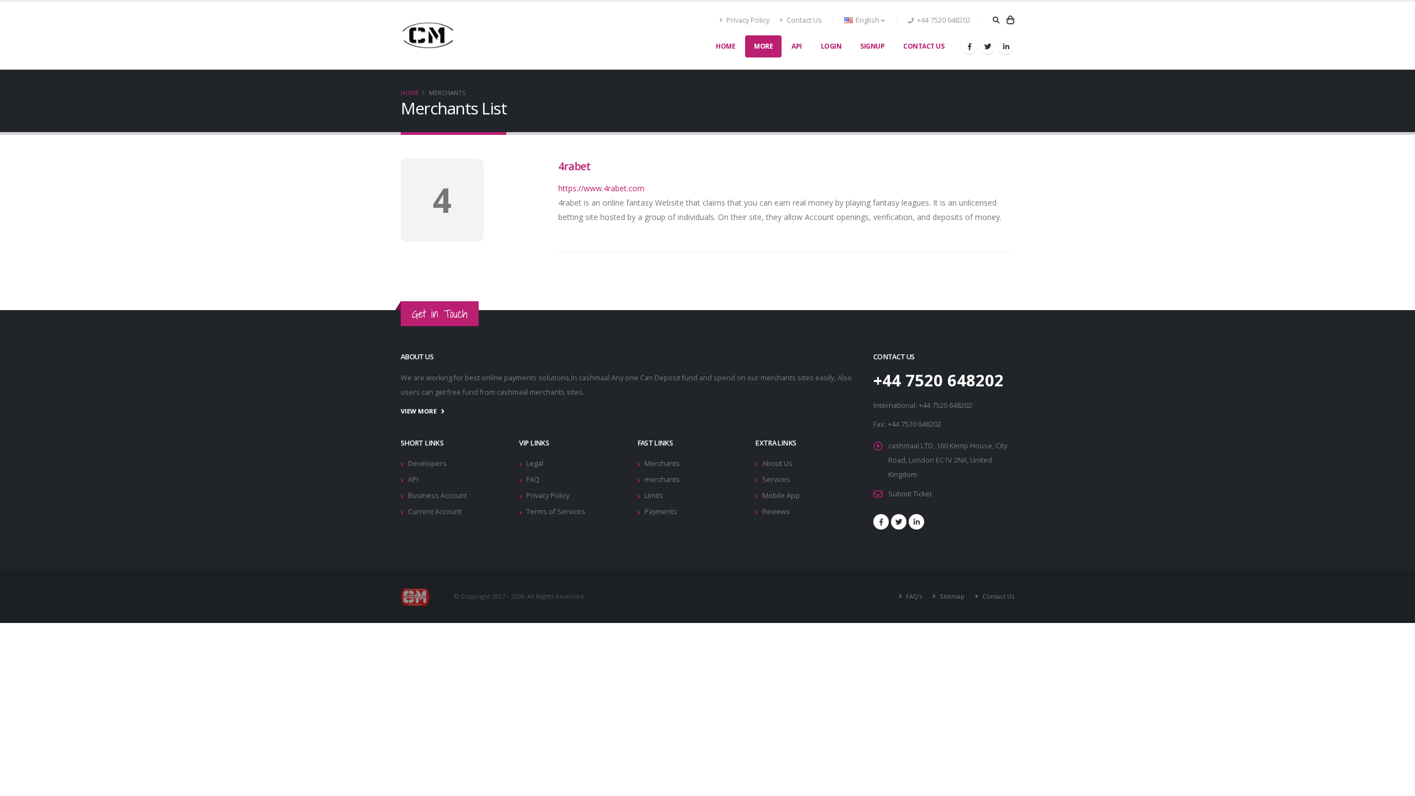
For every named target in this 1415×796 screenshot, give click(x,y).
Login (831, 46)
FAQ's (913, 596)
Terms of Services (555, 511)
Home (725, 46)
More (763, 46)
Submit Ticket (910, 494)
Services (776, 479)
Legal (534, 463)
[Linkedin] (1006, 46)
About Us (777, 463)
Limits (653, 495)
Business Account (437, 495)
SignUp (872, 46)
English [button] (867, 20)
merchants (662, 479)
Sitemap (951, 596)
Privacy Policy (747, 20)
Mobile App (781, 495)
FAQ (532, 479)
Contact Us (803, 20)
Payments (660, 511)
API (797, 46)
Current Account (435, 511)
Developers (427, 463)
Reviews (776, 511)
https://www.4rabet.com (601, 188)
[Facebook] (969, 46)
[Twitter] (987, 46)
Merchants (662, 463)
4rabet (574, 166)
